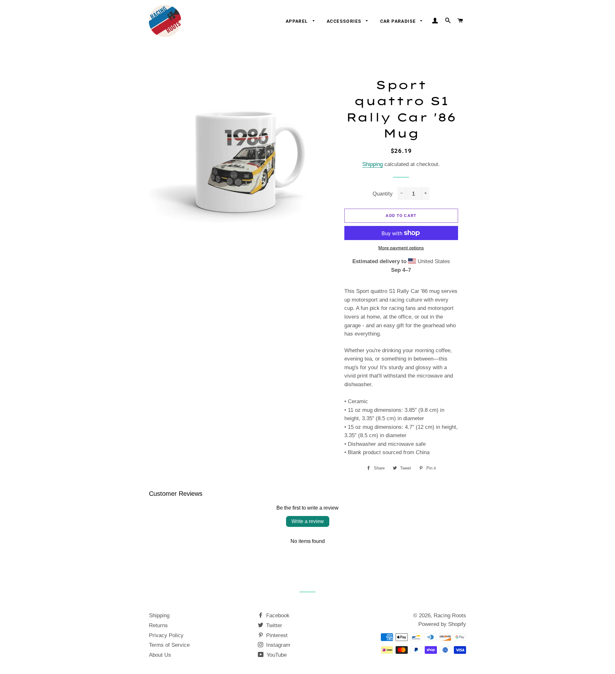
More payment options (401, 247)
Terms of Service (169, 645)
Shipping (372, 164)
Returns (158, 625)
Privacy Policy (166, 635)
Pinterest (276, 635)
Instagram (277, 645)
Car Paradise (398, 21)
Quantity (383, 194)
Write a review (307, 521)
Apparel (297, 21)
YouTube (276, 655)
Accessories (345, 21)
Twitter (273, 625)
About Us (160, 655)
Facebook (277, 615)
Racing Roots (450, 615)
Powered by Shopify (442, 624)
